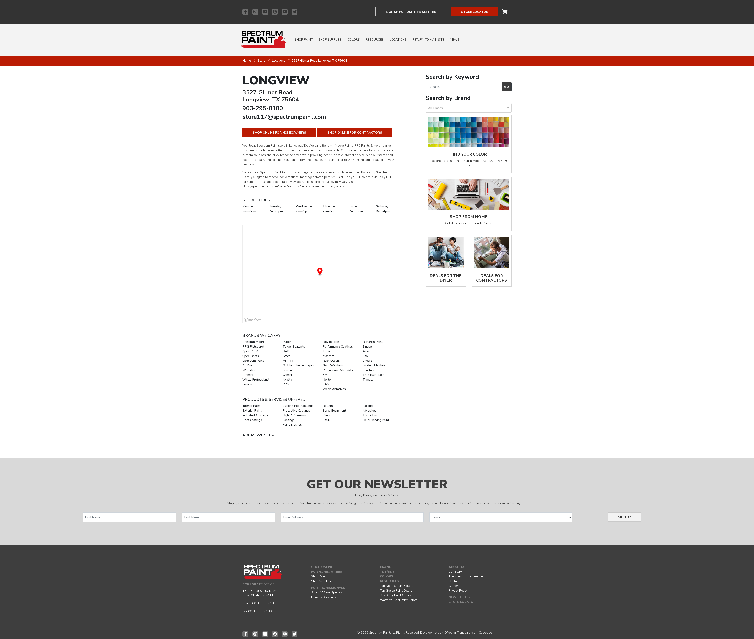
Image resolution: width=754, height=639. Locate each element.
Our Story (455, 572)
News (454, 39)
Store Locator (474, 12)
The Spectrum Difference (466, 576)
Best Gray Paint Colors (395, 595)
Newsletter (460, 597)
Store (261, 60)
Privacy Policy (458, 590)
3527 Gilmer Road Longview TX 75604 (319, 60)
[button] (320, 272)
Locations (398, 39)
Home (246, 60)
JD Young (450, 632)
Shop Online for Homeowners (279, 133)
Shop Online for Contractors (354, 133)
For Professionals (328, 588)
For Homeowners (326, 572)
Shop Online (322, 567)
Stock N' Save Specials (327, 592)
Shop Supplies (330, 39)
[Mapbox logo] (252, 320)
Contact (454, 581)
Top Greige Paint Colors (396, 590)
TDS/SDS (387, 572)
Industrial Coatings (323, 597)
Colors (354, 39)
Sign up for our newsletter (411, 12)
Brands (386, 567)
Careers (454, 586)
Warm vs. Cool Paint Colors (398, 600)
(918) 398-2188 (264, 603)
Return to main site (428, 39)
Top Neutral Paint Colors (396, 586)
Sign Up (624, 517)
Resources (375, 39)
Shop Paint (304, 39)
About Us (457, 567)
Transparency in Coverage (474, 632)
